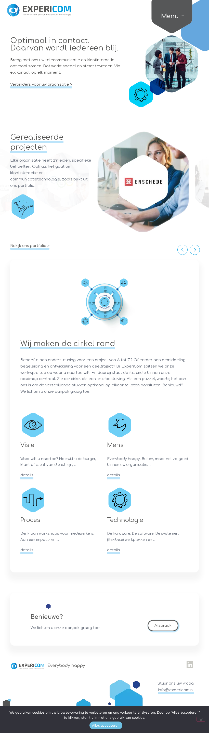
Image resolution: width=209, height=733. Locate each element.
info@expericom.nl (176, 690)
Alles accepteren (106, 725)
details (26, 475)
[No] (201, 719)
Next (195, 250)
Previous (182, 250)
